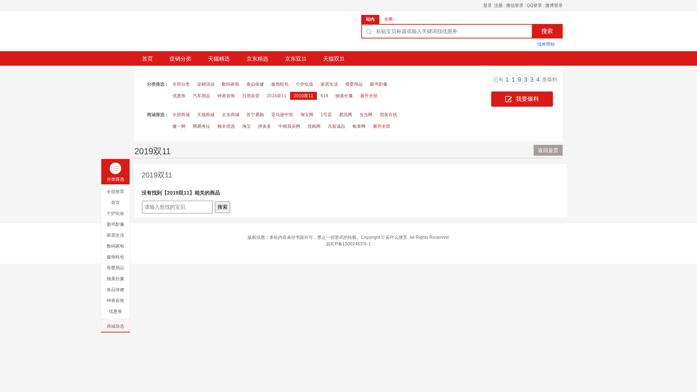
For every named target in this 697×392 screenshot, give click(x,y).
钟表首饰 (226, 95)
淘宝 (246, 126)
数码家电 (230, 84)
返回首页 (548, 150)
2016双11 (276, 95)
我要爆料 (527, 99)
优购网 (314, 126)
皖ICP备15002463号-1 (348, 243)
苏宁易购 (255, 114)
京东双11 (295, 59)
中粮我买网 (289, 126)
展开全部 (369, 95)
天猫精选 (219, 59)
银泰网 (359, 126)
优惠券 (179, 95)
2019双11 (303, 95)
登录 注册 (493, 5)
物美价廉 (344, 95)
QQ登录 (534, 5)
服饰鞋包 (280, 84)
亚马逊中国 (282, 114)
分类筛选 (115, 179)
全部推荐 (115, 191)
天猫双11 (334, 59)
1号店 (326, 114)
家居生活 (329, 84)
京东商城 (230, 114)
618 (324, 95)
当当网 (365, 114)
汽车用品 (201, 95)
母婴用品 (354, 84)
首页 (147, 59)
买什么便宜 (396, 237)
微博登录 (554, 5)
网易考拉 (201, 126)
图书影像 (378, 84)
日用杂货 (251, 95)
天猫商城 (206, 114)
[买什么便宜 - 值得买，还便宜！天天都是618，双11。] (188, 33)
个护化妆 (304, 84)
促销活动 (206, 84)
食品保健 (255, 84)
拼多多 (264, 126)
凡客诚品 (336, 126)
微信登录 (514, 5)
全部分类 (181, 84)
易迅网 (345, 114)
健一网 (179, 126)
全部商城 (181, 114)
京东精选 (257, 59)
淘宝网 (306, 114)
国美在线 (388, 114)
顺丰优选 (226, 126)
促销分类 (180, 59)
